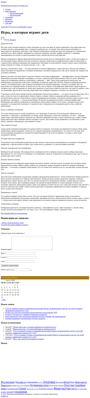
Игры (10, 213)
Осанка (13, 385)
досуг (74, 388)
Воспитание (7, 382)
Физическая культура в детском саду (14, 6)
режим (3, 392)
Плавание (27, 385)
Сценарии (9, 17)
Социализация (21, 213)
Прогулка (69, 385)
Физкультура (62, 388)
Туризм (36, 389)
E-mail (4, 257)
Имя (3, 253)
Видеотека (9, 21)
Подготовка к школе (56, 385)
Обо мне (8, 23)
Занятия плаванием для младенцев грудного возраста (25, 318)
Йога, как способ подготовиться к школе (28, 339)
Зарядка (40, 382)
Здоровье (49, 382)
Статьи (8, 9)
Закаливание (32, 382)
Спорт (22, 388)
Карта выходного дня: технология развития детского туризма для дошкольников (35, 316)
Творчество (30, 389)
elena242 (13, 40)
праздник (83, 389)
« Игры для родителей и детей (12, 223)
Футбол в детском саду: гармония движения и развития (26, 314)
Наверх (3, 2)
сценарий (10, 392)
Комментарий (6, 249)
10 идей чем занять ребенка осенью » (15, 225)
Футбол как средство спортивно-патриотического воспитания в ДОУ (31, 313)
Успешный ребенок (46, 389)
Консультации (10, 11)
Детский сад (21, 382)
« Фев (3, 300)
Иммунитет (81, 382)
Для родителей (15, 15)
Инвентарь (6, 385)
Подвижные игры (39, 385)
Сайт (3, 261)
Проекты (8, 19)
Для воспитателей (16, 13)
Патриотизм (20, 385)
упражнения (20, 391)
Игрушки (4, 213)
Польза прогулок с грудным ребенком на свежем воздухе (34, 327)
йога (78, 389)
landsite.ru (4, 396)
